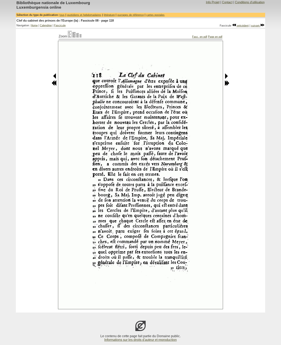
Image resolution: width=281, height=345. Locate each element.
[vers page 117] (55, 78)
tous (62, 14)
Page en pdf (215, 36)
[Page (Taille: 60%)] (77, 36)
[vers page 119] (226, 78)
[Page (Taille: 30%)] (80, 36)
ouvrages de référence (130, 14)
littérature (109, 14)
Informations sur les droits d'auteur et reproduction (140, 340)
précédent (242, 25)
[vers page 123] (226, 85)
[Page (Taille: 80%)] (73, 36)
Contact (227, 2)
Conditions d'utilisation (250, 2)
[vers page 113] (54, 85)
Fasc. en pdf (199, 36)
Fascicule (60, 25)
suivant (255, 25)
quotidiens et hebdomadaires (84, 14)
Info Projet (212, 2)
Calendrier (46, 25)
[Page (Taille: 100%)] (70, 36)
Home (34, 25)
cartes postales (155, 14)
